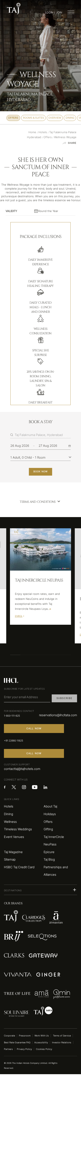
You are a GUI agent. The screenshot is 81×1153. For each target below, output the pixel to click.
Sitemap (10, 859)
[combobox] (43, 435)
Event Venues (14, 837)
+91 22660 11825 (13, 740)
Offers (48, 822)
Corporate (9, 1035)
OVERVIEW (54, 117)
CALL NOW (34, 728)
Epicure (49, 852)
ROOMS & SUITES (33, 117)
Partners (8, 1049)
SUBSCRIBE (64, 698)
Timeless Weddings (18, 829)
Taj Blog (49, 859)
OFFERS (13, 117)
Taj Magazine (13, 852)
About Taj (50, 806)
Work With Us (41, 1035)
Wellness (10, 822)
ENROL (18, 616)
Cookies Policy (44, 1049)
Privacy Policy (24, 1049)
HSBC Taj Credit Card (19, 867)
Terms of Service (62, 1035)
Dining (8, 814)
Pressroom (25, 1035)
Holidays (50, 814)
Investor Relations (61, 1042)
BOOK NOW (40, 471)
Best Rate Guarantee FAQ (17, 1042)
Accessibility (41, 1042)
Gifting (48, 829)
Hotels (8, 806)
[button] (40, 890)
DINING (70, 117)
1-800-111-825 (12, 715)
